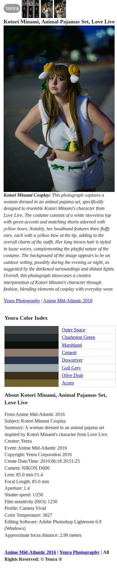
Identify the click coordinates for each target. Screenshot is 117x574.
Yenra (12, 8)
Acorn (68, 382)
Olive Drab (72, 375)
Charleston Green (78, 337)
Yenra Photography (22, 300)
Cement (69, 352)
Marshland (72, 345)
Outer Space (73, 329)
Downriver (72, 360)
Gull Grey (71, 367)
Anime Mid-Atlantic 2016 (67, 300)
